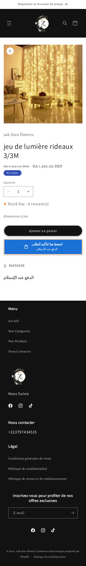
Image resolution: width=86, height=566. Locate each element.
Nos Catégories (19, 331)
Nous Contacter (19, 351)
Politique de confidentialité (27, 468)
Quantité (9, 182)
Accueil (13, 321)
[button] (9, 23)
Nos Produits (17, 341)
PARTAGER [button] (17, 265)
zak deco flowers (26, 551)
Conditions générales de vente (29, 458)
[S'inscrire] (72, 513)
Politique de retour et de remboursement (37, 478)
